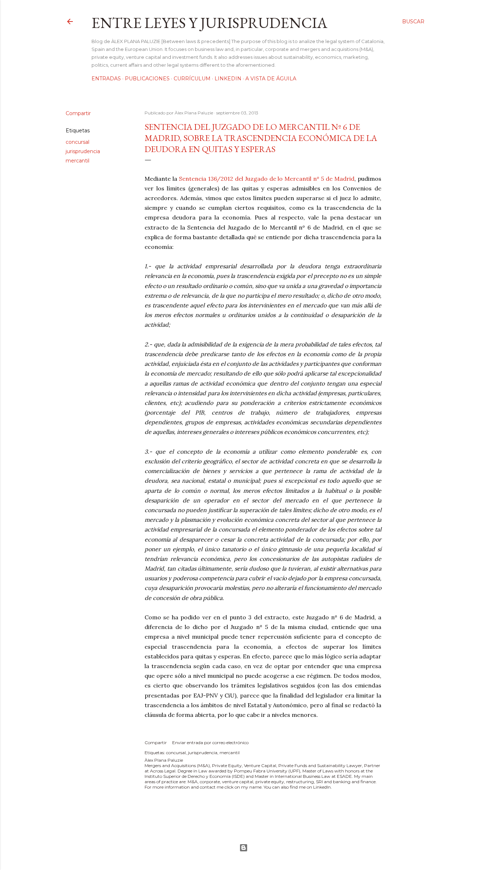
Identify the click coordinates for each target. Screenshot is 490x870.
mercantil (77, 160)
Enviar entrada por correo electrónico (210, 742)
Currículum (192, 78)
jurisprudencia (83, 151)
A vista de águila (270, 78)
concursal (77, 142)
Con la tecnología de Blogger (245, 847)
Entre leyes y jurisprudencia (209, 23)
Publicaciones (147, 78)
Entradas (106, 78)
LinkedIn (228, 78)
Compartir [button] (78, 113)
